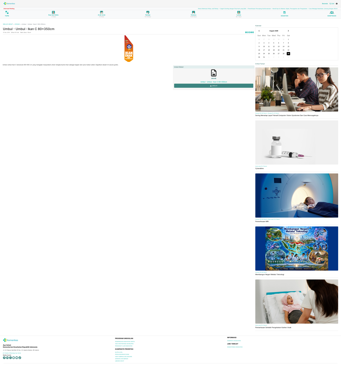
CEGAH (17, 24)
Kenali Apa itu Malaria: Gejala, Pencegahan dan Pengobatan (214, 8)
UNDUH (214, 86)
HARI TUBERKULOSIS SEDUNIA (123, 356)
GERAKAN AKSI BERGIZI (121, 358)
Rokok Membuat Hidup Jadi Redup (132, 8)
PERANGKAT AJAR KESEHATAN (123, 346)
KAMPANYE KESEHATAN (234, 340)
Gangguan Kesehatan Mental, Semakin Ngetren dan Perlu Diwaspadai (288, 8)
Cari (332, 3)
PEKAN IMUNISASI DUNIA (122, 354)
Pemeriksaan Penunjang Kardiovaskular (183, 8)
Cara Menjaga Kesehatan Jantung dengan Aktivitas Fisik (249, 8)
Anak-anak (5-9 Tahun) (261, 166)
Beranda (325, 3)
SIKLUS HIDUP (8, 24)
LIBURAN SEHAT (119, 361)
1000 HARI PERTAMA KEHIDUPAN (124, 343)
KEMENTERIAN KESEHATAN (235, 347)
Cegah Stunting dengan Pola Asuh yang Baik (158, 8)
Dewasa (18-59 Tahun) (261, 113)
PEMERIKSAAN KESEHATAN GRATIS (125, 341)
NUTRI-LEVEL (119, 352)
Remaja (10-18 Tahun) (273, 113)
